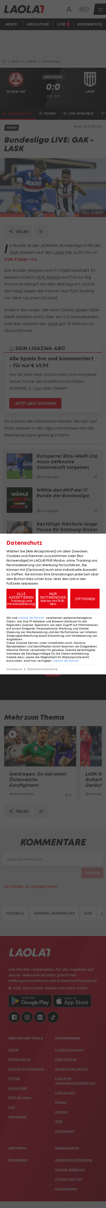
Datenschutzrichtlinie (42, 669)
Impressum (14, 669)
